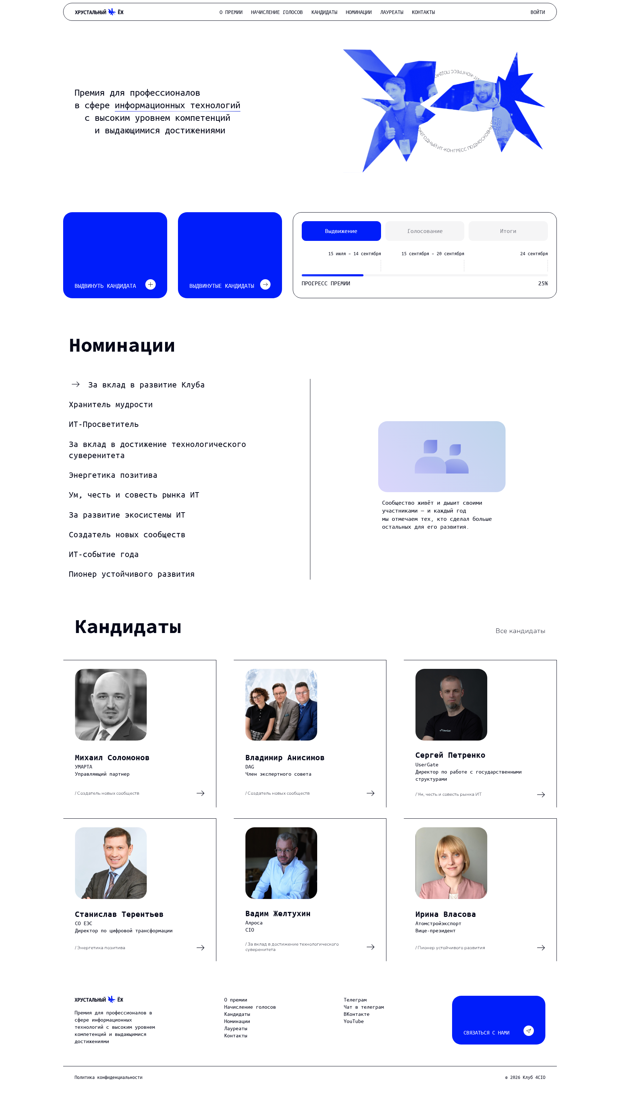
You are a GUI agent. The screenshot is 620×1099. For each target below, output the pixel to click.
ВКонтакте (357, 1013)
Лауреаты (391, 12)
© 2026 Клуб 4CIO (525, 1077)
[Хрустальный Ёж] (99, 999)
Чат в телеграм (364, 1006)
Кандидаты (324, 12)
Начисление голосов (277, 12)
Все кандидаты (520, 631)
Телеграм (355, 999)
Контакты (423, 12)
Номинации (359, 12)
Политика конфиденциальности (108, 1077)
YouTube (354, 1021)
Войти (538, 12)
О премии (231, 12)
